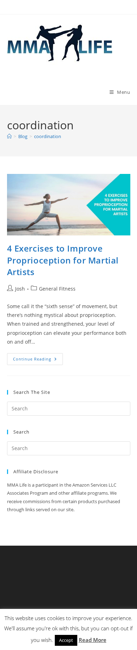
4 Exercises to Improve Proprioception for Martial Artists (63, 260)
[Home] (9, 136)
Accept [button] (66, 640)
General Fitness (57, 288)
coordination (47, 136)
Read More (92, 639)
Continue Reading (38, 360)
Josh (20, 288)
